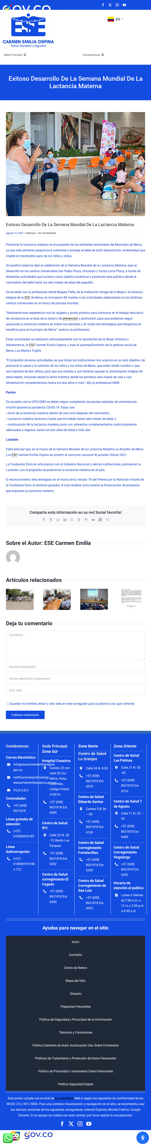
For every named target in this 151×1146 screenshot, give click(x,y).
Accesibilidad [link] (64, 1098)
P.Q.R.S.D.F (21, 790)
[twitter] (110, 4)
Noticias (30, 233)
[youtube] (124, 4)
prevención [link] (70, 318)
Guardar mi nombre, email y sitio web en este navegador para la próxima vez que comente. (72, 704)
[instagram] (117, 4)
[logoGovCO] (26, 3)
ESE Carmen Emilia (67, 543)
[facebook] (103, 4)
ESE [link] (27, 297)
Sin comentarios (47, 233)
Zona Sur (50, 751)
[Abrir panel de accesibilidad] (142, 1138)
